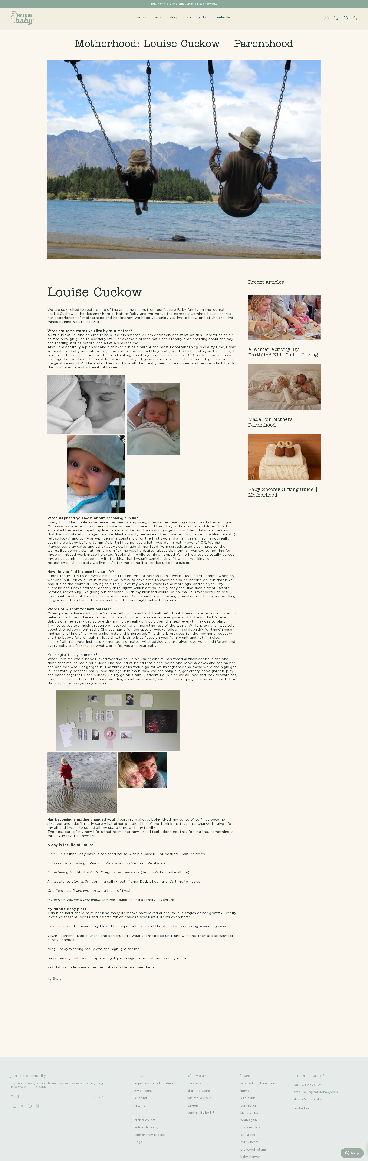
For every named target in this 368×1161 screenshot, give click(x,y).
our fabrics (248, 1105)
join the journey (199, 1098)
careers (193, 1105)
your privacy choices (149, 1135)
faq (136, 1112)
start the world (198, 1090)
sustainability (250, 1127)
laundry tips (249, 1112)
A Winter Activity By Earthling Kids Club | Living (283, 353)
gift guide (247, 1135)
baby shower (250, 1156)
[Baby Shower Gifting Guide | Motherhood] (284, 457)
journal (245, 1090)
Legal (138, 1142)
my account (143, 1090)
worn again (248, 1120)
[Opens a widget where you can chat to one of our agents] (352, 1153)
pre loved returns (253, 1149)
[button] (143, 18)
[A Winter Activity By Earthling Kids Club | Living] (284, 317)
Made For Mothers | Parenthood (272, 423)
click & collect (144, 1120)
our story (194, 1083)
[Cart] (355, 18)
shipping (140, 1098)
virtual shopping (146, 1127)
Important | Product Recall (154, 1083)
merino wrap (58, 926)
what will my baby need (258, 1083)
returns (139, 1105)
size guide (248, 1098)
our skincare (249, 1142)
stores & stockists (307, 1099)
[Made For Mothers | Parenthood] (284, 386)
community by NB (201, 1112)
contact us (301, 1108)
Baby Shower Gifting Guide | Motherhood (283, 493)
